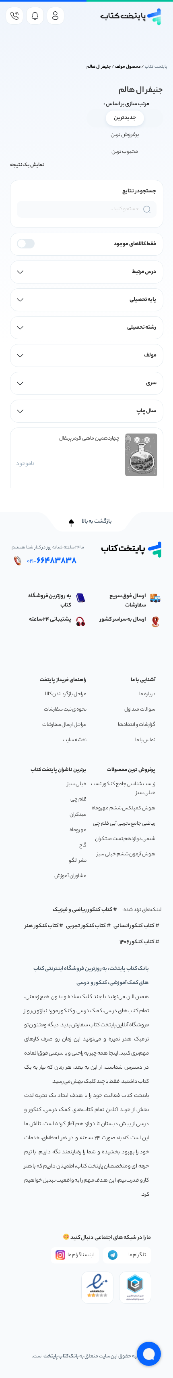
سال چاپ (146, 411)
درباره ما (147, 694)
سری (151, 383)
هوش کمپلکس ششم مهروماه (123, 808)
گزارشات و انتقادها (136, 725)
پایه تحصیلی (143, 299)
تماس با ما (145, 740)
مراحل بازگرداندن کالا (65, 694)
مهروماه (78, 830)
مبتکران (78, 815)
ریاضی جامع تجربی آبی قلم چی (124, 823)
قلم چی (78, 799)
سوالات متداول (139, 709)
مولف (150, 355)
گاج (82, 845)
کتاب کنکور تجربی (86, 926)
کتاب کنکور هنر (42, 926)
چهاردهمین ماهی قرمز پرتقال (89, 438)
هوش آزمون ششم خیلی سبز (126, 854)
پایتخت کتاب (156, 67)
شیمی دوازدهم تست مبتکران (125, 839)
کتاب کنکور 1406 (137, 942)
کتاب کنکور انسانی (134, 926)
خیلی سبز (76, 784)
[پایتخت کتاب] (131, 17)
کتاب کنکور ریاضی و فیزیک (82, 910)
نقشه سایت (74, 740)
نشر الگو (77, 861)
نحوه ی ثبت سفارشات (65, 709)
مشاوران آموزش (70, 876)
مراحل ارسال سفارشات (64, 725)
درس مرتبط (144, 272)
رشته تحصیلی (142, 327)
